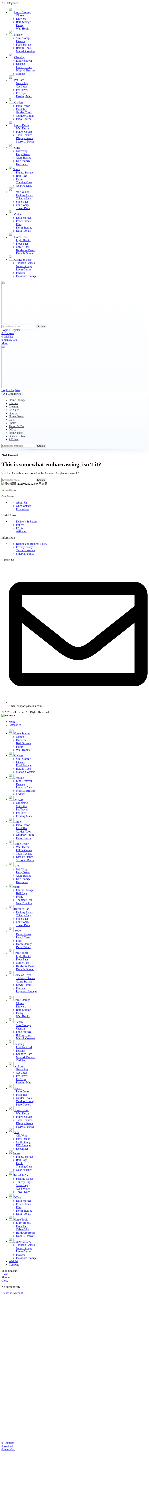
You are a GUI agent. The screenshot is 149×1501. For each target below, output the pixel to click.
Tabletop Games (25, 262)
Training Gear (24, 182)
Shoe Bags (22, 201)
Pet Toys (21, 93)
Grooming (22, 83)
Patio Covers (23, 118)
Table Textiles (24, 135)
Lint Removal (24, 60)
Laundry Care (24, 67)
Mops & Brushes (25, 70)
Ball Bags (21, 175)
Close (4, 1274)
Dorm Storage (24, 227)
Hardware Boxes (25, 250)
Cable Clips (22, 246)
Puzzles (20, 272)
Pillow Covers (24, 131)
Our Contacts (23, 505)
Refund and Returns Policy (31, 543)
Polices (20, 524)
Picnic (19, 179)
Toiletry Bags (23, 198)
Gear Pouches (24, 185)
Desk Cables (23, 230)
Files (18, 224)
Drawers (21, 18)
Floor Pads (22, 243)
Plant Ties (21, 109)
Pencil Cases (23, 221)
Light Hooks (23, 240)
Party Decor (23, 154)
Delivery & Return (26, 521)
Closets (20, 15)
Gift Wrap (21, 151)
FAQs (19, 528)
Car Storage (23, 204)
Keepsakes (22, 164)
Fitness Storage (24, 172)
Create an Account (12, 1293)
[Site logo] (16, 322)
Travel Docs (23, 208)
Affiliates (21, 531)
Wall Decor (22, 128)
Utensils (20, 41)
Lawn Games (23, 269)
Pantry (19, 25)
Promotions (22, 509)
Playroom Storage (26, 276)
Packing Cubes (24, 195)
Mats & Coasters (25, 51)
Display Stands (24, 138)
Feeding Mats (24, 96)
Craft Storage (23, 157)
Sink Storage (23, 38)
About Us (21, 502)
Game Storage (24, 266)
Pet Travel (22, 89)
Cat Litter (21, 86)
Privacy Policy (24, 547)
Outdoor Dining (25, 115)
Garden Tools (24, 112)
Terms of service (25, 550)
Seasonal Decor (25, 141)
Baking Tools (23, 47)
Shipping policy (25, 553)
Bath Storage (23, 22)
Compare (14, 1264)
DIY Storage (23, 160)
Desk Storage (23, 217)
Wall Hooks (23, 28)
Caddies (20, 73)
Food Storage (23, 44)
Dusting (20, 63)
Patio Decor (23, 105)
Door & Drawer (25, 253)
